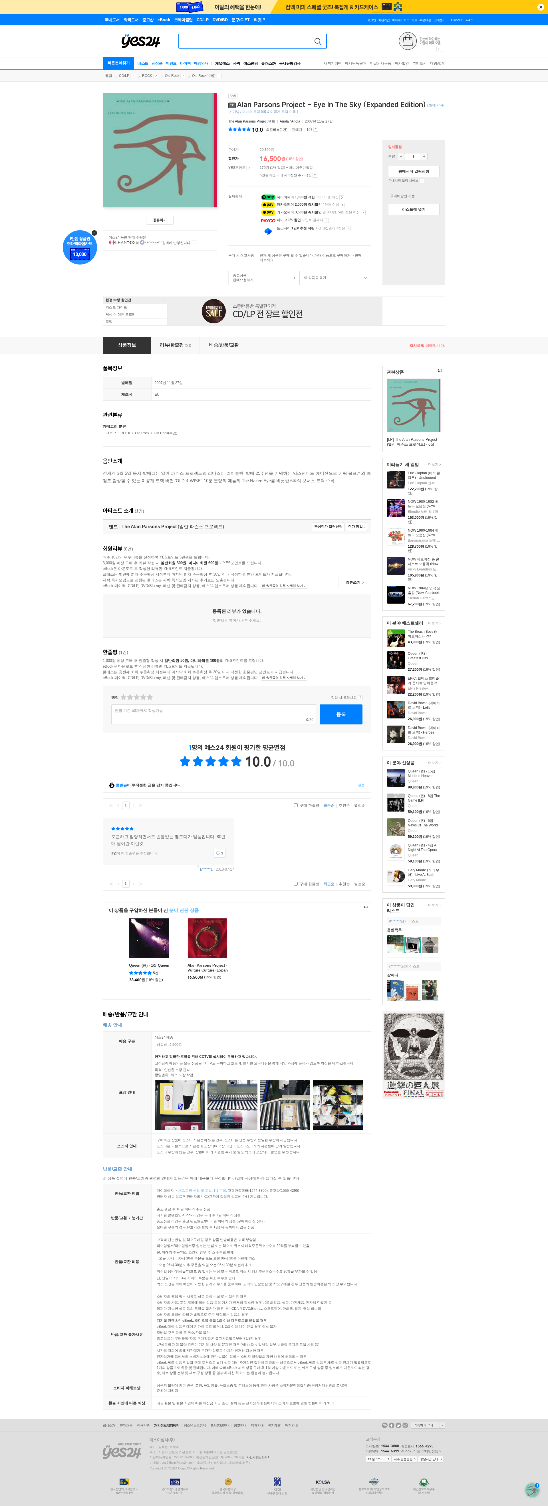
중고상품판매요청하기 (241, 277)
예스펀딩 (250, 63)
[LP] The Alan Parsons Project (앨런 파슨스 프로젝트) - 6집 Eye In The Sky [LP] (412, 444)
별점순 (359, 805)
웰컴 (108, 76)
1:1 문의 (219, 1191)
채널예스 (222, 63)
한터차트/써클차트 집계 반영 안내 (194, 243)
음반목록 (394, 930)
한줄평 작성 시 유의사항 (360, 697)
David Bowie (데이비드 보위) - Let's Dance (424, 707)
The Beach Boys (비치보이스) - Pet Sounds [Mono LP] (423, 636)
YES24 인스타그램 (405, 1425)
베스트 (143, 63)
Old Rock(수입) (203, 76)
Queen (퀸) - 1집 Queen (149, 965)
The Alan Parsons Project (247, 121)
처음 (111, 805)
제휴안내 (257, 1425)
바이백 (185, 63)
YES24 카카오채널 (385, 1425)
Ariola (284, 121)
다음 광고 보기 (443, 49)
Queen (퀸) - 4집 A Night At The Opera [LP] (422, 849)
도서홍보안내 (219, 1425)
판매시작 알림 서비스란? (421, 181)
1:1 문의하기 (378, 1459)
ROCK (147, 76)
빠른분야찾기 (119, 63)
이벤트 (171, 63)
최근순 (329, 805)
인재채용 (126, 1425)
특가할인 (402, 63)
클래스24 (268, 63)
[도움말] (248, 168)
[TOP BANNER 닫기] (541, 7)
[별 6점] (136, 697)
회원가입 (384, 20)
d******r (395, 921)
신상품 (157, 63)
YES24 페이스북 (391, 1425)
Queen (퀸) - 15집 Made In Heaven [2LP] (421, 775)
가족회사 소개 (428, 1425)
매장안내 (201, 63)
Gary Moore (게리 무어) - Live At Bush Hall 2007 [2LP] (423, 874)
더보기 (432, 464)
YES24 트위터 (398, 1425)
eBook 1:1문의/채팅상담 (419, 1451)
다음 (133, 805)
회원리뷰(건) (276, 130)
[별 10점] (149, 697)
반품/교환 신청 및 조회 (195, 1191)
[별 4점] (129, 697)
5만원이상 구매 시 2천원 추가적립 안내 (315, 175)
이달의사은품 (380, 63)
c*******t (395, 966)
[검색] (317, 41)
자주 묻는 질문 (404, 1459)
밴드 (252, 121)
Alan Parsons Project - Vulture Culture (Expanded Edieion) (208, 970)
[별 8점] (143, 697)
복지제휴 (274, 1425)
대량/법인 (438, 63)
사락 (236, 63)
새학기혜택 (333, 63)
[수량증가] (424, 156)
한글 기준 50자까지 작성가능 (139, 710)
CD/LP (124, 76)
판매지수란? (315, 129)
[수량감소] (401, 156)
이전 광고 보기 (438, 49)
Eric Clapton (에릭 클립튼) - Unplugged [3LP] (424, 477)
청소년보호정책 (195, 1425)
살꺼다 (392, 975)
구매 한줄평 (309, 805)
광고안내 (240, 1425)
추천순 (344, 805)
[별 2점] (123, 697)
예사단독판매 (355, 63)
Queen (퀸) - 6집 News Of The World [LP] (423, 825)
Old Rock (172, 76)
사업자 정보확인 (257, 1457)
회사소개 (109, 1425)
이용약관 (143, 1425)
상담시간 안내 (430, 1459)
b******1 (206, 869)
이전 (118, 805)
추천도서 (419, 63)
